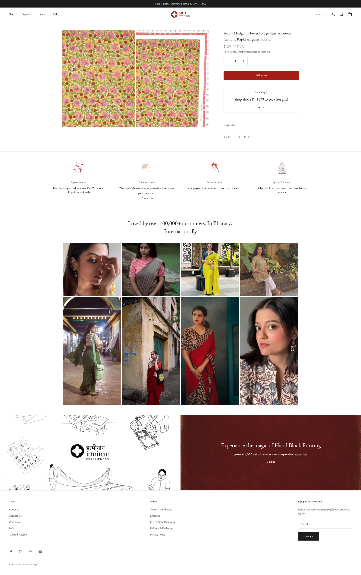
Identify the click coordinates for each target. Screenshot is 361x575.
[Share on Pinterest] (244, 137)
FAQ (11, 528)
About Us (14, 509)
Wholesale (15, 522)
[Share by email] (249, 137)
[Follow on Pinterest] (30, 552)
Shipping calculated (247, 51)
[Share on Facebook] (234, 137)
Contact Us (15, 515)
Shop (11, 14)
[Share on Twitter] (239, 137)
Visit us (271, 461)
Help (55, 14)
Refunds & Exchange (161, 528)
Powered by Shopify (31, 564)
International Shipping (162, 522)
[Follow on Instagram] (21, 552)
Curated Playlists (18, 534)
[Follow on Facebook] (11, 552)
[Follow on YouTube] (40, 552)
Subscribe (308, 536)
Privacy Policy (157, 534)
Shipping (155, 515)
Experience (27, 14)
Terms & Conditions (161, 509)
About (42, 14)
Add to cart (261, 75)
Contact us (147, 198)
